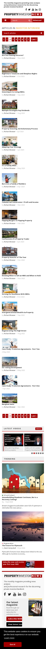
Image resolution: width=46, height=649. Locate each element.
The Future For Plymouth (12, 545)
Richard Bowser (9, 58)
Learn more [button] (9, 638)
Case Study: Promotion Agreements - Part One (21, 386)
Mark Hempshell (10, 548)
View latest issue (15, 624)
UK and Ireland (9, 495)
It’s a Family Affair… (10, 165)
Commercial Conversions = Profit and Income (20, 202)
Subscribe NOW (15, 619)
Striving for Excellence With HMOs (16, 294)
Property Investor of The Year (14, 257)
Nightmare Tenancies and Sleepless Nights (19, 74)
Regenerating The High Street (14, 331)
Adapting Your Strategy (11, 147)
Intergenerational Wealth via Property (17, 312)
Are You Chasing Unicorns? (13, 55)
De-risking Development (12, 367)
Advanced (37, 20)
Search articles (10, 33)
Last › (34, 39)
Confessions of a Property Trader (15, 239)
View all (38, 429)
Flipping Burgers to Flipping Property (17, 220)
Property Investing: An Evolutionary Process (20, 129)
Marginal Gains (8, 404)
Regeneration (8, 543)
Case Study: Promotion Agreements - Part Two (21, 349)
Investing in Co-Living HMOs (13, 92)
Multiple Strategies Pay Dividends (16, 110)
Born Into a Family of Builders (14, 184)
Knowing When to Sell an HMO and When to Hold (21, 276)
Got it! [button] (12, 644)
